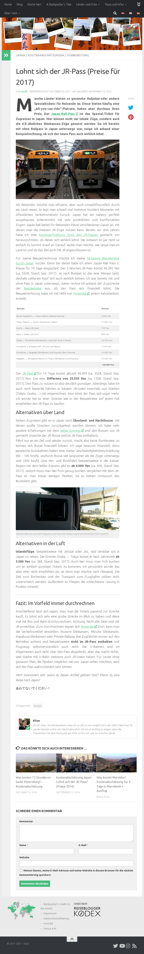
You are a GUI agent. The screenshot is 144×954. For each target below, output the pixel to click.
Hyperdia (79, 293)
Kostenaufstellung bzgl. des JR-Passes (68, 235)
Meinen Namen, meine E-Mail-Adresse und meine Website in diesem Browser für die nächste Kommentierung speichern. (76, 872)
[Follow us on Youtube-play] (121, 946)
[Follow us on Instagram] (128, 946)
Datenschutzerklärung (56, 918)
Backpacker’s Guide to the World (55, 906)
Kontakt (48, 923)
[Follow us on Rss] (134, 946)
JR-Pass (27, 373)
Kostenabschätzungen (46, 55)
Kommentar (26, 821)
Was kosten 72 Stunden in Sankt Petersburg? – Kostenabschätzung (33, 782)
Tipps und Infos (114, 4)
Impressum (50, 913)
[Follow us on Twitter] (115, 946)
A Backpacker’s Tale (59, 4)
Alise (24, 91)
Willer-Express (70, 430)
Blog (19, 4)
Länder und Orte (86, 4)
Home (8, 4)
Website (24, 857)
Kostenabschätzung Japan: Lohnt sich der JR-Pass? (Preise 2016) (74, 782)
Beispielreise (32, 288)
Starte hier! (34, 4)
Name (23, 845)
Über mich (10, 13)
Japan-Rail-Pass (63, 113)
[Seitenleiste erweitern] (6, 55)
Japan (20, 55)
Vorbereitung (78, 55)
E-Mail (83, 845)
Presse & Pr (50, 928)
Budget (37, 706)
